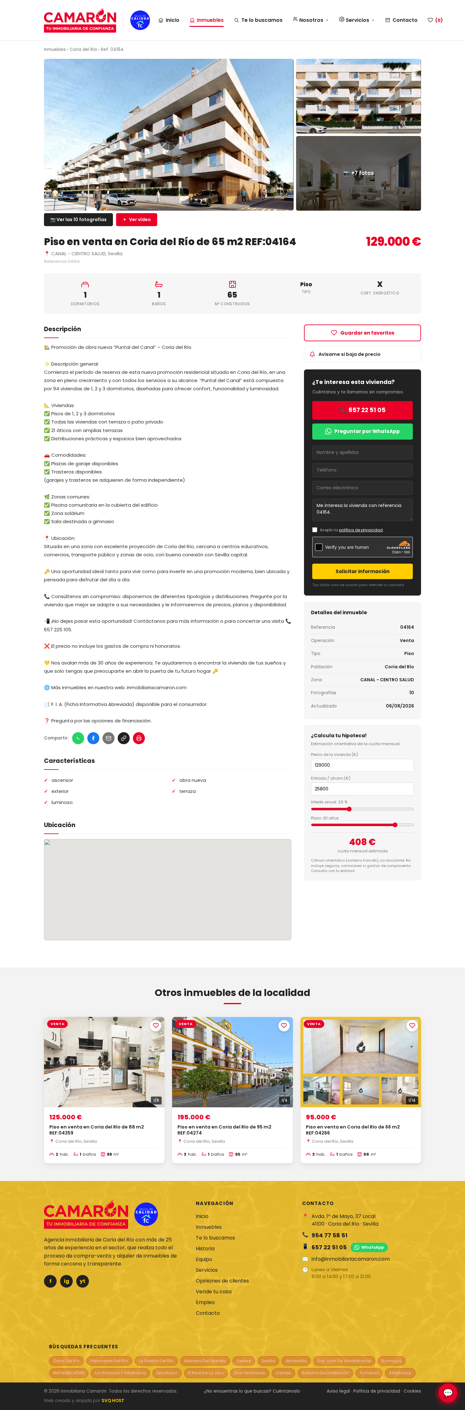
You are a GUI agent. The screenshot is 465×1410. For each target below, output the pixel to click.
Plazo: (325, 818)
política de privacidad (361, 530)
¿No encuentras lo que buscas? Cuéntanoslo (252, 1391)
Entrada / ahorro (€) (330, 778)
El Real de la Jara (206, 1373)
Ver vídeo (140, 219)
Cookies (412, 1391)
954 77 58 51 (329, 1235)
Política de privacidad (376, 1391)
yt (82, 1281)
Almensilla (296, 1361)
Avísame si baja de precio (350, 354)
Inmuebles (210, 20)
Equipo (204, 1259)
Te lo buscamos (261, 20)
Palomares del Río (109, 1361)
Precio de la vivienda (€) (334, 754)
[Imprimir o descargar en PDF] (139, 738)
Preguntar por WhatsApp (367, 431)
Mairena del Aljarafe (205, 1361)
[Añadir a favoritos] (155, 1025)
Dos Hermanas (249, 1373)
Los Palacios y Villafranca (120, 1373)
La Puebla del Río (156, 1361)
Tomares (369, 1373)
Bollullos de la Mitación (325, 1373)
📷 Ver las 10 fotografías (78, 219)
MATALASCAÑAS (68, 1373)
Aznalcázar (400, 1373)
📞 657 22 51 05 (363, 410)
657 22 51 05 (329, 1247)
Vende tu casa (214, 1291)
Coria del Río (83, 49)
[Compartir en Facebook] (93, 738)
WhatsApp (372, 1247)
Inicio (172, 20)
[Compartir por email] (108, 738)
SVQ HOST (113, 1401)
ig (66, 1281)
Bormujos (391, 1361)
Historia (205, 1248)
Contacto (405, 20)
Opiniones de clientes (222, 1280)
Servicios (207, 1270)
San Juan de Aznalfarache (344, 1361)
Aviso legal (338, 1391)
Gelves (244, 1361)
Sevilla (268, 1361)
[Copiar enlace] (124, 738)
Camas (283, 1373)
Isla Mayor (167, 1373)
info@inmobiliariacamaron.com (351, 1259)
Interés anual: (329, 802)
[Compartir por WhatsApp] (78, 738)
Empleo (205, 1302)
